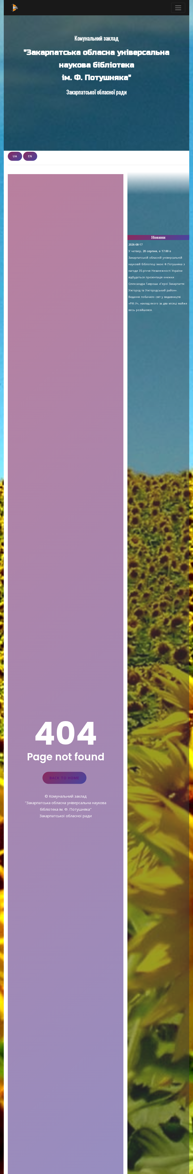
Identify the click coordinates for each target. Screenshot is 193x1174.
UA (15, 156)
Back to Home (64, 777)
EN (30, 156)
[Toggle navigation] (178, 8)
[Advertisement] (158, 206)
